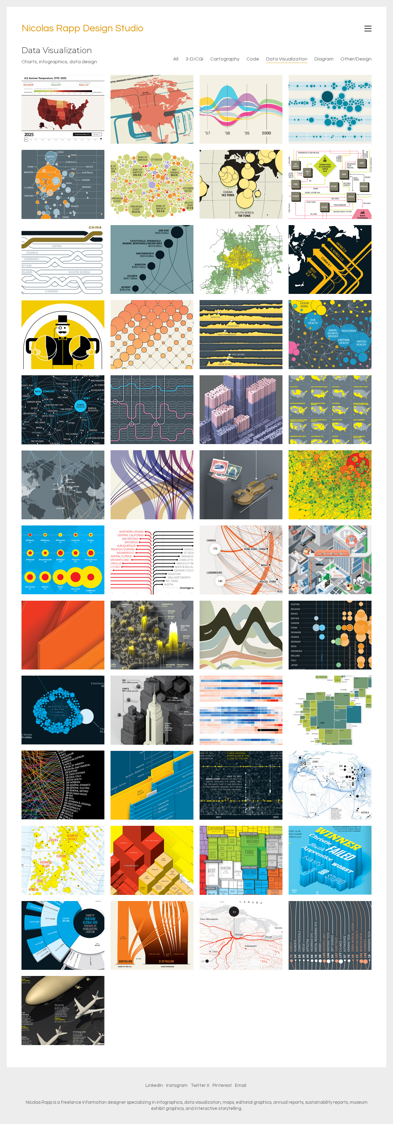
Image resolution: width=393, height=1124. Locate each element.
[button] (368, 28)
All (175, 59)
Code (253, 59)
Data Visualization (286, 59)
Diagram (323, 59)
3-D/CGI (194, 59)
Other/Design (356, 59)
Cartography (224, 59)
